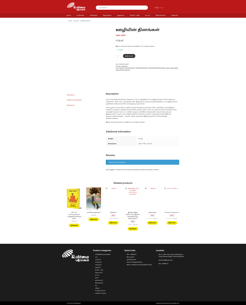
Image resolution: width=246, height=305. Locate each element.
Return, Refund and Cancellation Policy (139, 265)
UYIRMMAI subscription (103, 254)
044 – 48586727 (132, 254)
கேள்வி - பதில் (99, 270)
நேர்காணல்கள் (161, 15)
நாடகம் (147, 15)
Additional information (74, 100)
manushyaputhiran (141, 68)
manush (121, 68)
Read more (74, 225)
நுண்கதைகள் (99, 280)
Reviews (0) (70, 105)
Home (70, 21)
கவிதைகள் (93, 15)
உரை (96, 257)
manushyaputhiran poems (156, 68)
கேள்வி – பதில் (135, 15)
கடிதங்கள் (174, 15)
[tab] (84, 94)
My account (130, 257)
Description (70, 95)
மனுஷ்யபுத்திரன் (174, 68)
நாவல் (69, 15)
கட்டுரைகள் (80, 15)
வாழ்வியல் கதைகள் (100, 293)
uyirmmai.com (131, 259)
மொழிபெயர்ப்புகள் (100, 290)
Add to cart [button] (93, 219)
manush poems (130, 68)
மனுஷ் (167, 68)
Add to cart (129, 56)
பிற (96, 285)
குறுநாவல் (120, 15)
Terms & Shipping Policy (134, 262)
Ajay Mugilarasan (174, 303)
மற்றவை (97, 288)
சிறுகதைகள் (107, 15)
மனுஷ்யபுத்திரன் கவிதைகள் (123, 70)
